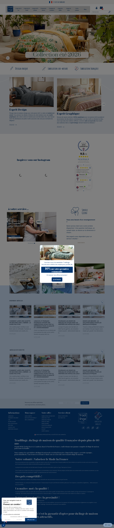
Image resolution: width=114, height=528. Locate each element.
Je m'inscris (57, 279)
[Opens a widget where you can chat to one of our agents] (107, 525)
